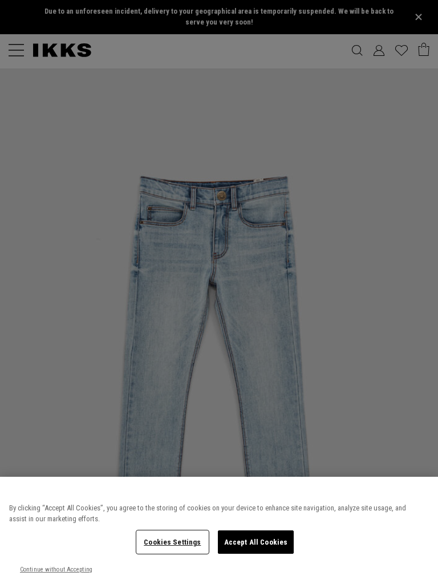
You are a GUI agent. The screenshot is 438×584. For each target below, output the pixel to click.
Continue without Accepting (56, 569)
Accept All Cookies (255, 542)
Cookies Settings (172, 542)
